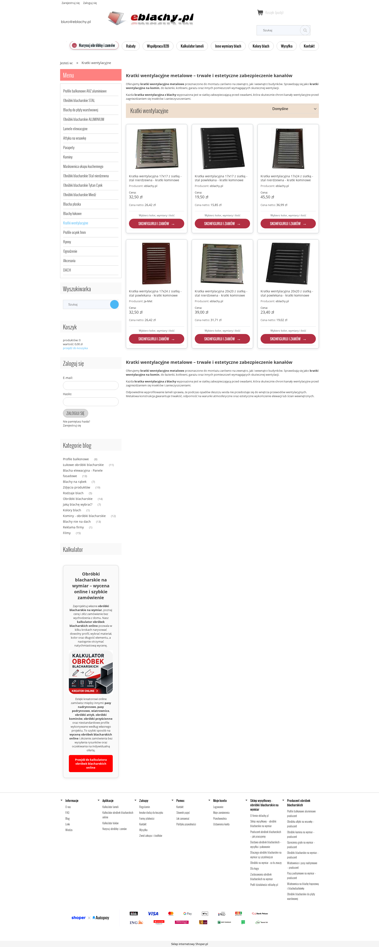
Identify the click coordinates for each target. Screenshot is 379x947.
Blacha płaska (72, 204)
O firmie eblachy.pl (259, 815)
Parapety (68, 147)
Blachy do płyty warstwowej (80, 109)
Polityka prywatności (186, 824)
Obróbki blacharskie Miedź (79, 194)
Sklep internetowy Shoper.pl (189, 944)
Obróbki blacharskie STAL (79, 100)
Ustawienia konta (221, 824)
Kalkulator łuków (110, 823)
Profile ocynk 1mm (74, 232)
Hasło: (67, 394)
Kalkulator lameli (110, 807)
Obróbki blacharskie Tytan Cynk (82, 185)
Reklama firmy (73, 527)
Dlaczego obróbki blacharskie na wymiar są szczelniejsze (265, 854)
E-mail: (68, 378)
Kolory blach (72, 510)
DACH (67, 270)
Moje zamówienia (221, 812)
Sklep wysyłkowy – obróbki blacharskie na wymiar (263, 823)
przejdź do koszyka (75, 348)
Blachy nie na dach (77, 521)
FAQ (67, 812)
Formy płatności (146, 818)
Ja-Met (148, 301)
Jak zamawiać (182, 818)
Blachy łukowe (72, 213)
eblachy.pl (150, 186)
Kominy (67, 157)
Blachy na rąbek (74, 482)
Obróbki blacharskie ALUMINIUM (83, 119)
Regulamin (144, 807)
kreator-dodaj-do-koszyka (151, 812)
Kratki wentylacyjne (75, 223)
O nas (68, 807)
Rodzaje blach (73, 493)
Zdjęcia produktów (76, 487)
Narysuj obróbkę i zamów (114, 828)
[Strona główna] (127, 16)
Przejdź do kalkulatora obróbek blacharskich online (91, 763)
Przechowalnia (220, 818)
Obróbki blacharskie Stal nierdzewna (86, 175)
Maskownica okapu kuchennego (83, 166)
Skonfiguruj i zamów (153, 223)
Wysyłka (143, 830)
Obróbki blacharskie (78, 499)
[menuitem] (94, 45)
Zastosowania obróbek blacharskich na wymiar (261, 876)
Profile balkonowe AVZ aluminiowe (85, 91)
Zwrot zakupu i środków (150, 835)
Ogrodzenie (70, 251)
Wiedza (68, 830)
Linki (67, 824)
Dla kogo (254, 868)
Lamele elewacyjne (75, 128)
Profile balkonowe (76, 459)
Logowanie (218, 807)
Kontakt (142, 824)
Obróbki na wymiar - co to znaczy (266, 862)
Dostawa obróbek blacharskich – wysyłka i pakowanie (265, 844)
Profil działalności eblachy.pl (264, 884)
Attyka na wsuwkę (74, 138)
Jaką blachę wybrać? (77, 504)
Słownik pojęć (183, 812)
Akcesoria (69, 260)
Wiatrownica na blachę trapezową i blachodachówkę (303, 885)
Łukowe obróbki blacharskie (83, 465)
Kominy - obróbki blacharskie (84, 516)
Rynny (67, 241)
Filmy (67, 533)
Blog (67, 818)
